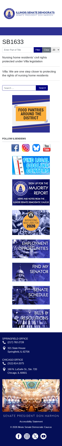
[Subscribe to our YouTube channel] (47, 147)
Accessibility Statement (31, 421)
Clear (46, 50)
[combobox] (19, 88)
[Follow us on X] (36, 435)
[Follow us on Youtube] (43, 435)
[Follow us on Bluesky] (36, 147)
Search (42, 88)
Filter (38, 50)
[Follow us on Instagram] (25, 147)
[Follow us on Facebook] (15, 147)
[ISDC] (29, 13)
